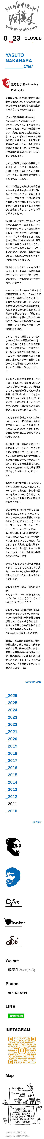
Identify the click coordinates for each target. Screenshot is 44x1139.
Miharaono (22, 1135)
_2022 (11, 724)
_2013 (11, 789)
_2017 (11, 760)
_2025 (11, 703)
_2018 (11, 753)
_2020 (11, 739)
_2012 (11, 796)
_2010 (11, 811)
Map (10, 1075)
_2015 (11, 775)
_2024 (11, 710)
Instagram (18, 1029)
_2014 (11, 782)
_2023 (11, 717)
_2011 (11, 804)
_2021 (11, 731)
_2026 (11, 695)
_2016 (11, 767)
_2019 (11, 746)
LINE (10, 1006)
